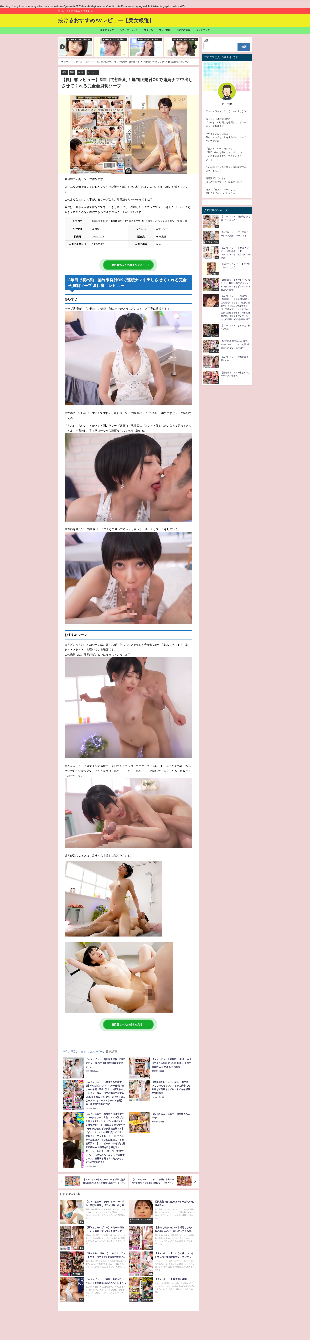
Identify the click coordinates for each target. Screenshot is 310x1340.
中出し (81, 72)
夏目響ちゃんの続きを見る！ (128, 265)
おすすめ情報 (183, 30)
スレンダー (93, 72)
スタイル (148, 30)
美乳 (64, 72)
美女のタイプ (107, 30)
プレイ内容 (164, 30)
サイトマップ (203, 30)
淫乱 (72, 72)
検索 (206, 40)
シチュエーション (129, 30)
